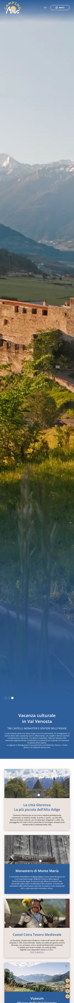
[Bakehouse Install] (12, 8)
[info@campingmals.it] (67, 986)
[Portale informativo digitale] (67, 991)
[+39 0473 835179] (67, 981)
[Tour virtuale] (67, 996)
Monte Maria (37, 876)
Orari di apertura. (37, 952)
